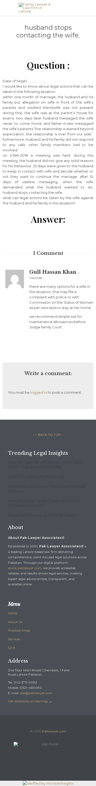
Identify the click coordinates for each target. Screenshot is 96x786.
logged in (38, 392)
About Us (15, 622)
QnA (11, 648)
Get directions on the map (28, 701)
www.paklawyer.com (25, 568)
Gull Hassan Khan (52, 272)
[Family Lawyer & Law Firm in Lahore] (52, 8)
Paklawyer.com (54, 731)
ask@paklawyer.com (36, 693)
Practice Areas (19, 630)
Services (14, 639)
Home (12, 613)
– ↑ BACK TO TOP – (48, 435)
